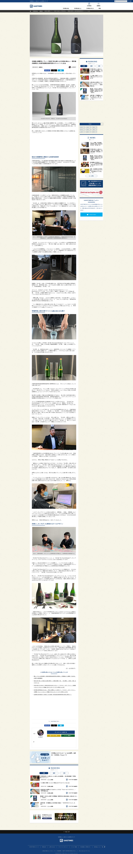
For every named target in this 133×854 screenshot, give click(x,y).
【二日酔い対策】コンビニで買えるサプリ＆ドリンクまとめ (54, 782)
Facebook (131, 1)
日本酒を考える (90, 8)
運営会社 (44, 846)
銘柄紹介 (41, 67)
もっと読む (91, 175)
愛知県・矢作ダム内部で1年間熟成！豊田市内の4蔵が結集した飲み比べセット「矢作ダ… (58, 797)
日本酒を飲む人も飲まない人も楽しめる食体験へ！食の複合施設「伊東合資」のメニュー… (58, 777)
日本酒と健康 (50, 786)
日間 (44, 773)
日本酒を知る (66, 8)
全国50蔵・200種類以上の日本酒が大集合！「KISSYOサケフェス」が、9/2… (58, 803)
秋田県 (94, 131)
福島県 (88, 131)
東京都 (82, 129)
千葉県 (94, 129)
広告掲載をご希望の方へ (85, 846)
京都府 (94, 127)
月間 (64, 773)
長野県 (88, 129)
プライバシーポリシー (63, 846)
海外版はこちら (97, 846)
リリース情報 (50, 779)
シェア (47, 70)
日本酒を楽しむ (77, 8)
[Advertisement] (54, 145)
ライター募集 (74, 846)
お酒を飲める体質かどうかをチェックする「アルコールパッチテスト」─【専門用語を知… (58, 790)
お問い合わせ (52, 846)
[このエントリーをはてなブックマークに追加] (61, 70)
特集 (100, 8)
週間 (54, 773)
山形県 (82, 131)
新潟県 (82, 127)
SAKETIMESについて (34, 846)
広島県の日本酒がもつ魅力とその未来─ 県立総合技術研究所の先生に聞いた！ (53, 694)
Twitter (129, 1)
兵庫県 (88, 127)
